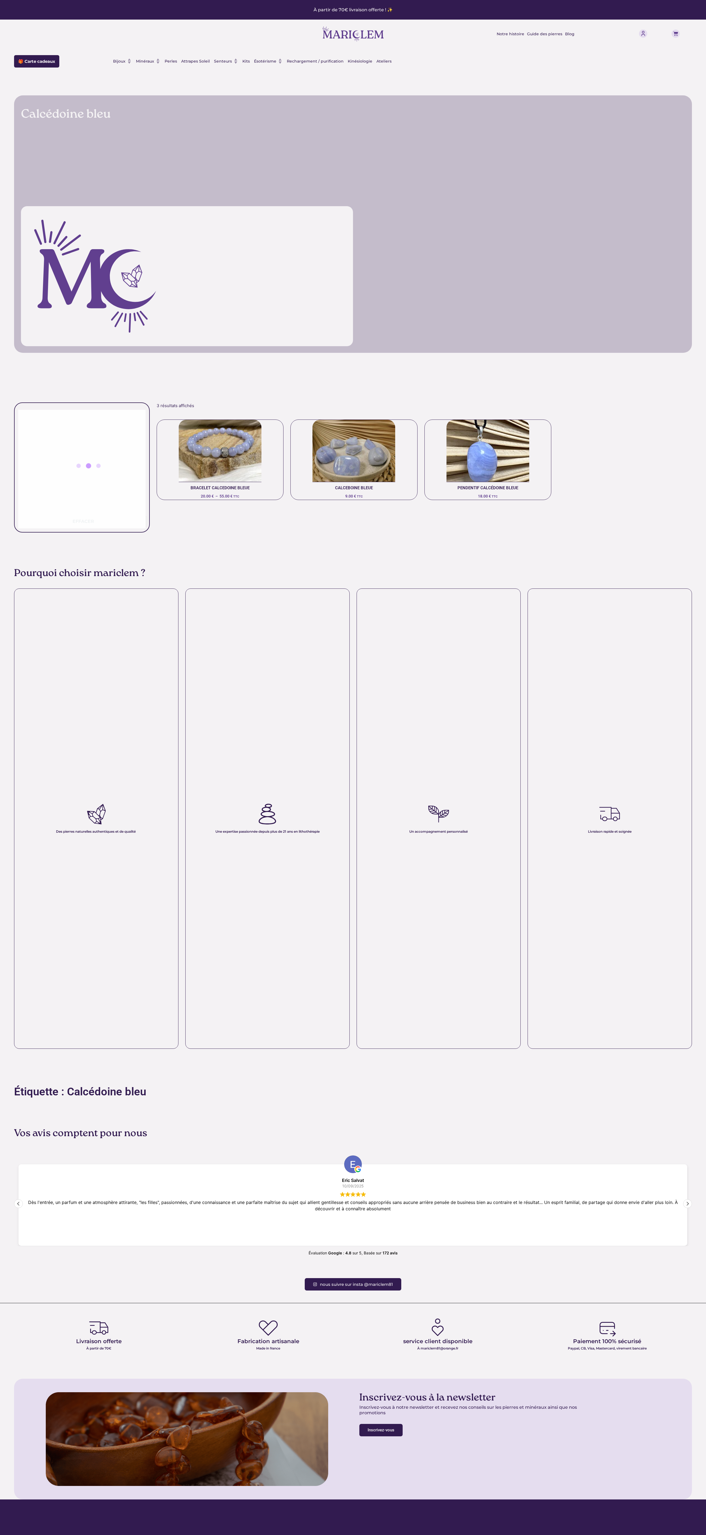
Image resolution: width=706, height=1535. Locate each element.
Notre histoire (510, 33)
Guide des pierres (544, 33)
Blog (569, 33)
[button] (687, 1204)
